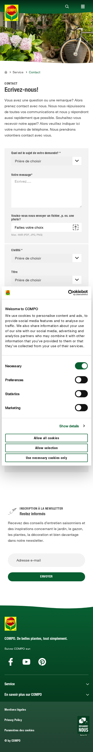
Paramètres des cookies (19, 730)
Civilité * (16, 250)
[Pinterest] (42, 662)
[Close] (67, 6)
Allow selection (46, 448)
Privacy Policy (13, 720)
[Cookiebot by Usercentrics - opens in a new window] (68, 293)
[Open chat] (83, 726)
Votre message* (21, 175)
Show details (69, 426)
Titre (14, 272)
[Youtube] (26, 662)
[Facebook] (11, 662)
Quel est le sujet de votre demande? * (36, 153)
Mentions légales (15, 710)
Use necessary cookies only (46, 458)
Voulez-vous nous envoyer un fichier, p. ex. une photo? (42, 218)
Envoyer (46, 576)
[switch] (81, 379)
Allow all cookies (46, 438)
